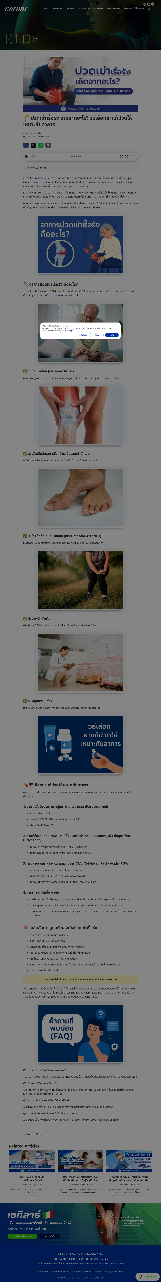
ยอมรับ (112, 335)
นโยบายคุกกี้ (69, 331)
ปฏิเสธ (97, 335)
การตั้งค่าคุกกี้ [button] (82, 335)
